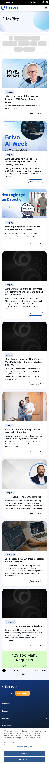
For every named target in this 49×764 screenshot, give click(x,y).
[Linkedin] (47, 2)
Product (9, 425)
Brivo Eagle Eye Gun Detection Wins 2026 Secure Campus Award (23, 228)
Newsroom (6, 726)
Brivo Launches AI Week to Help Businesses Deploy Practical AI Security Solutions (21, 161)
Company (9, 92)
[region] (24, 746)
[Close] (45, 731)
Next (23, 674)
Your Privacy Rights (24, 747)
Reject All (24, 753)
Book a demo (22, 693)
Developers (10, 554)
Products (5, 711)
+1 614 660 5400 (8, 2)
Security (9, 355)
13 (45, 670)
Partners (5, 718)
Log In (7, 693)
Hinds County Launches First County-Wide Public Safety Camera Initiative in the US (24, 362)
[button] (46, 7)
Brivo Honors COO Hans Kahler (28, 496)
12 (42, 670)
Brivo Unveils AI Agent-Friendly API (26, 626)
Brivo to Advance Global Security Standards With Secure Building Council (21, 99)
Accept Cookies (24, 760)
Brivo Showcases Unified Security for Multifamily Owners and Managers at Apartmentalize (24, 291)
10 (35, 670)
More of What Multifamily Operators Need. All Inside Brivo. (24, 431)
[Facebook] (43, 2)
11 (38, 670)
